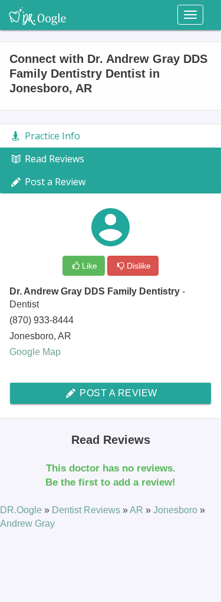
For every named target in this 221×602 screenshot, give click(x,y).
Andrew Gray (27, 524)
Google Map (35, 352)
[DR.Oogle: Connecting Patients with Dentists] (37, 14)
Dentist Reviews (87, 510)
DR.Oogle (22, 510)
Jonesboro (176, 510)
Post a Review (117, 393)
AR (138, 510)
